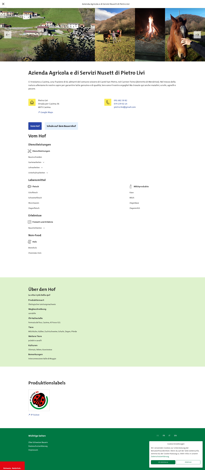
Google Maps (46, 112)
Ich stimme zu (163, 462)
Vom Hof (35, 126)
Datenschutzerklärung (38, 446)
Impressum (33, 450)
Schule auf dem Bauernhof (61, 126)
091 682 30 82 (120, 100)
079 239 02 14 (120, 103)
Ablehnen (188, 462)
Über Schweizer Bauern (38, 442)
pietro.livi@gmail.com (125, 107)
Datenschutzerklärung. (160, 456)
